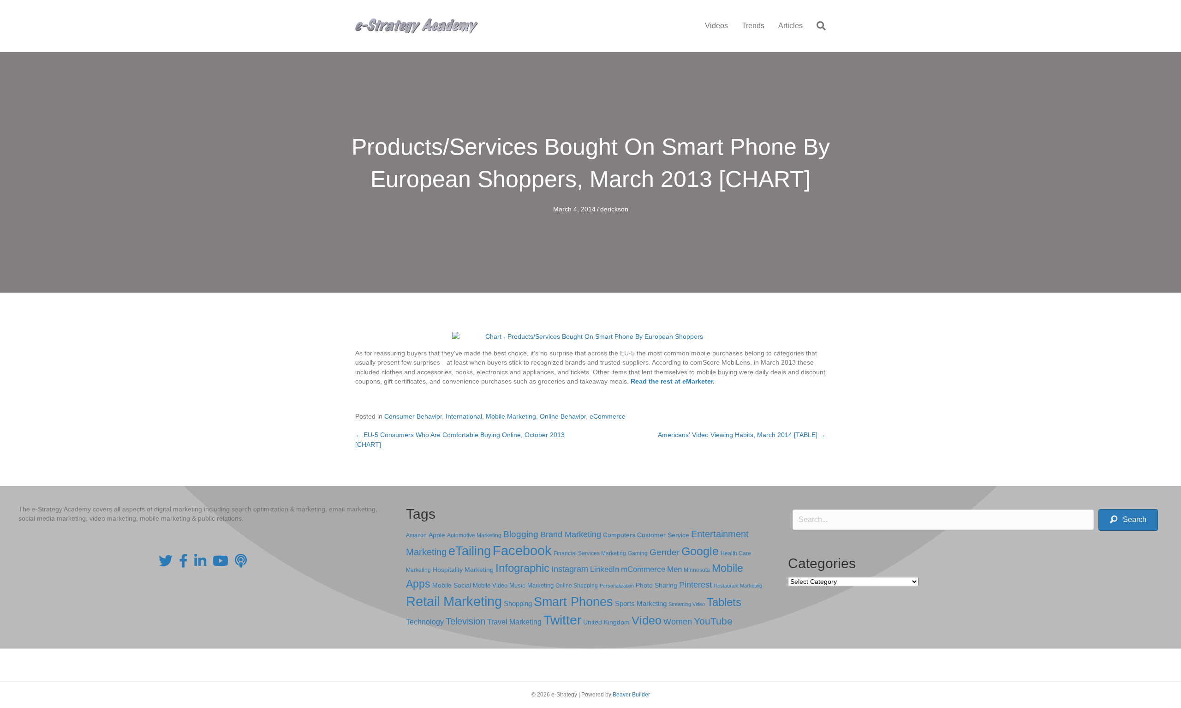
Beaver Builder (631, 694)
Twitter (562, 620)
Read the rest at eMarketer (672, 381)
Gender (665, 552)
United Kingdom (606, 622)
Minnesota (697, 570)
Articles (790, 26)
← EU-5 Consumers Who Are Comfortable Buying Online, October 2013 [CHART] (460, 439)
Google (700, 551)
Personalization (617, 585)
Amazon (416, 535)
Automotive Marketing (474, 535)
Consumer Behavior (413, 416)
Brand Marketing (570, 534)
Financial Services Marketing (590, 553)
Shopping (518, 603)
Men (674, 569)
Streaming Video (686, 604)
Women (677, 621)
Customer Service (663, 535)
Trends (753, 26)
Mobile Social (451, 585)
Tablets (724, 602)
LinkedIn (604, 569)
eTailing (469, 551)
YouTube (713, 621)
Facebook (522, 550)
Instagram (569, 569)
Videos (716, 26)
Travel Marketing (514, 622)
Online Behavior (563, 416)
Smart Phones (573, 602)
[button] (1128, 520)
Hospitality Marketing (463, 569)
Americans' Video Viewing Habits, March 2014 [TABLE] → (742, 434)
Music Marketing (531, 585)
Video (647, 620)
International (464, 416)
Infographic (522, 568)
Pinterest (695, 584)
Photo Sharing (656, 585)
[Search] (818, 25)
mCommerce (643, 569)
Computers (619, 535)
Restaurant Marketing (738, 585)
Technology (425, 622)
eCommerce (608, 416)
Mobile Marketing (511, 416)
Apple (437, 535)
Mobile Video (490, 585)
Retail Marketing (454, 601)
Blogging (520, 534)
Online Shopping (576, 585)
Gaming (638, 553)
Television (465, 621)
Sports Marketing (641, 603)
